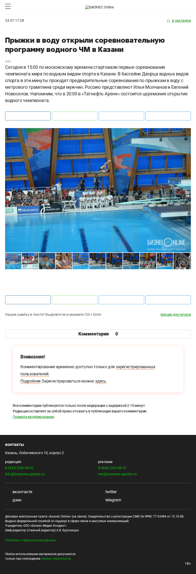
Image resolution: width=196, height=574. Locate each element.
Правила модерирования (33, 417)
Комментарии (98, 333)
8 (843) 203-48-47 (112, 468)
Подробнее (30, 381)
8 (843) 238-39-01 (19, 468)
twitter (110, 491)
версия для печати (176, 314)
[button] (186, 133)
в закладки (181, 20)
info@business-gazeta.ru (25, 474)
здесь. (101, 381)
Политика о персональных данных (30, 540)
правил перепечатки (56, 558)
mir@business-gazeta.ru (117, 474)
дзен (16, 500)
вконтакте (21, 491)
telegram (112, 500)
